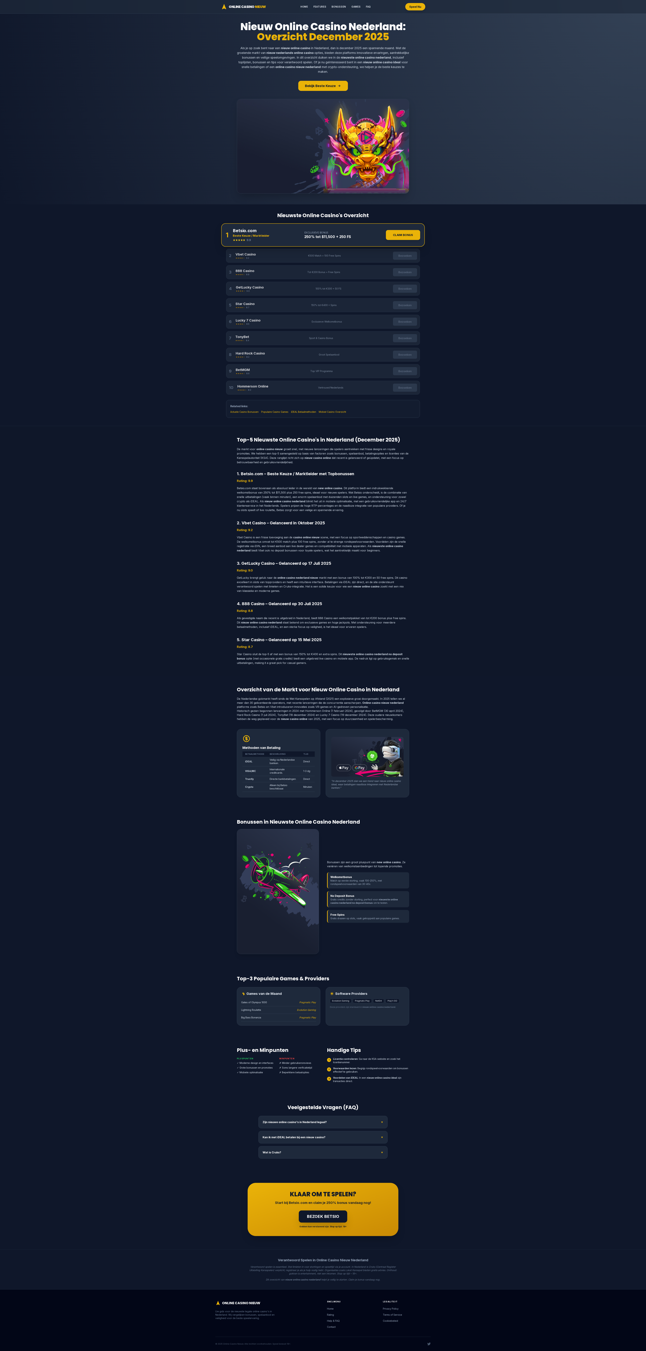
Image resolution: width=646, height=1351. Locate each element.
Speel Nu (415, 6)
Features (319, 6)
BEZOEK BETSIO (323, 1216)
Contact (331, 1326)
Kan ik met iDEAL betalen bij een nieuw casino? (323, 1137)
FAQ (368, 6)
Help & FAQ (333, 1320)
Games (356, 6)
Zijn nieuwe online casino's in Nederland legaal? (323, 1122)
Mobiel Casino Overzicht (332, 411)
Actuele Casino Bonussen (244, 411)
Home (304, 6)
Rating (330, 1314)
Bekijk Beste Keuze (320, 86)
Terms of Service (392, 1314)
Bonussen (339, 6)
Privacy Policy (391, 1308)
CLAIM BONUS (403, 235)
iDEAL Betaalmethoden (303, 411)
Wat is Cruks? (323, 1152)
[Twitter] (429, 1344)
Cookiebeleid (390, 1320)
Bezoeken (405, 255)
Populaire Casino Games (274, 411)
